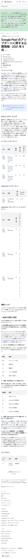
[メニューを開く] (2, 1)
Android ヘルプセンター (6, 531)
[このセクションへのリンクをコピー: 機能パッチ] (11, 305)
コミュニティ (14, 548)
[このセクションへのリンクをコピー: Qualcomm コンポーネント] (20, 186)
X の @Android (4, 511)
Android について (5, 548)
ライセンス (4, 550)
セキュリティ (15, 33)
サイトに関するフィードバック (9, 552)
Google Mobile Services (6, 538)
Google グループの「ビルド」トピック (10, 523)
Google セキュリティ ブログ (7, 518)
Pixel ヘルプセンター (5, 533)
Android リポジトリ (5, 493)
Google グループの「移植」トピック (9, 525)
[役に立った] (16, 36)
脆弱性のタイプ (18, 123)
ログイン (24, 1)
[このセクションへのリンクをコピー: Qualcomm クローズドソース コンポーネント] (6, 209)
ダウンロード (4, 498)
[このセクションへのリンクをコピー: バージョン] (11, 452)
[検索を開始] (17, 2)
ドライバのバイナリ (5, 505)
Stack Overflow (4, 540)
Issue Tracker (4, 543)
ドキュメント (4, 6)
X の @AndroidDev (5, 513)
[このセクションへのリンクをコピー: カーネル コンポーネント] (18, 141)
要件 (2, 496)
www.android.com (5, 536)
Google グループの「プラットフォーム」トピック (12, 520)
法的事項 (20, 548)
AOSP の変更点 (5, 27)
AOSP (2, 33)
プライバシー (11, 550)
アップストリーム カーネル (10, 160)
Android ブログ (4, 516)
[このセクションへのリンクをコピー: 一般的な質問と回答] (18, 317)
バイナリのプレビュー (6, 500)
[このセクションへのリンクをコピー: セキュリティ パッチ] (18, 117)
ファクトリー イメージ (6, 503)
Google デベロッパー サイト (17, 107)
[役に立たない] (18, 36)
